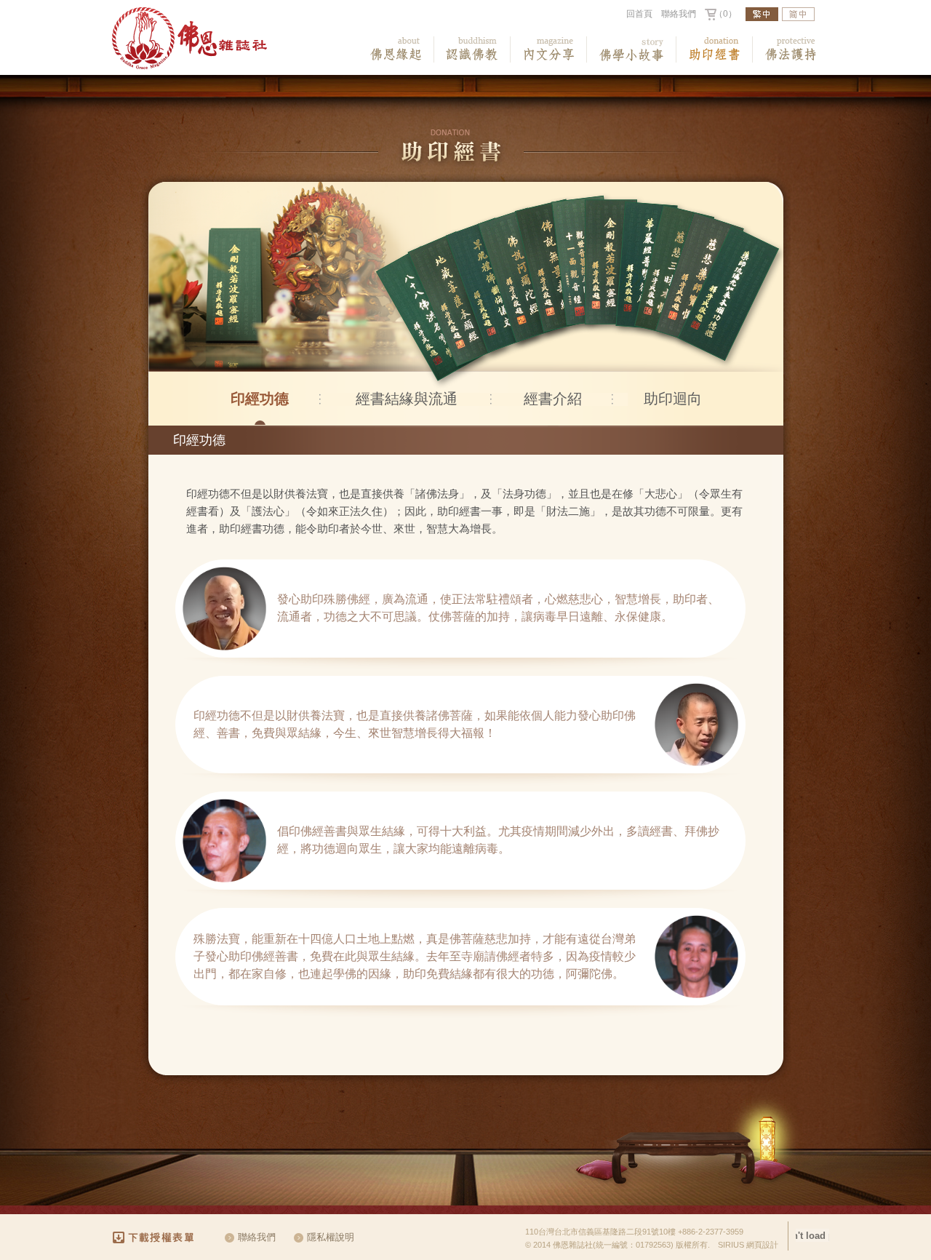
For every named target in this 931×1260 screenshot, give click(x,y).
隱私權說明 (330, 1237)
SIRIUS (731, 1244)
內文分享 (549, 49)
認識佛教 (472, 49)
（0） (725, 14)
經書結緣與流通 (406, 399)
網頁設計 (762, 1244)
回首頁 (639, 14)
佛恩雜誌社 (189, 38)
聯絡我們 (678, 14)
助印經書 (714, 49)
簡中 (798, 14)
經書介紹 (553, 399)
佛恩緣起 (396, 49)
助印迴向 (673, 399)
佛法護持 (791, 49)
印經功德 (260, 399)
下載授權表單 (160, 1237)
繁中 (762, 14)
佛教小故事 (631, 49)
